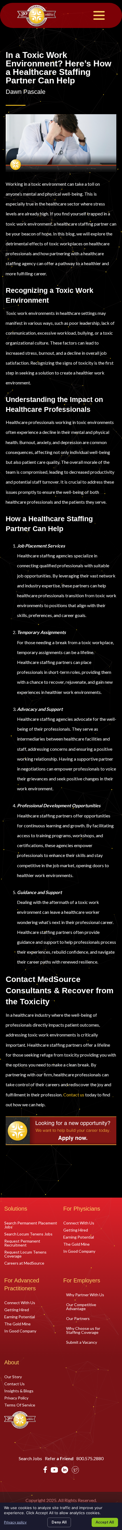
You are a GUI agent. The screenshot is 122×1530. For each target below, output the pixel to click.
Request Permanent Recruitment (22, 1243)
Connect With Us (78, 1222)
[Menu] (99, 15)
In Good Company (79, 1251)
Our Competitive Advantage (81, 1306)
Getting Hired (75, 1230)
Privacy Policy (16, 1397)
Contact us (73, 1094)
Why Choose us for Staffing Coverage (83, 1330)
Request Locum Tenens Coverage (25, 1254)
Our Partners (78, 1318)
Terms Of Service (19, 1405)
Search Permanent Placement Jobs (30, 1224)
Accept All (105, 1522)
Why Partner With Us (85, 1294)
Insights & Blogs (18, 1390)
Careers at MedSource (24, 1263)
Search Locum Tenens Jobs (28, 1234)
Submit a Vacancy (81, 1342)
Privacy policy (15, 1522)
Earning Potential (78, 1237)
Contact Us (14, 1383)
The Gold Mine (76, 1244)
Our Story (13, 1376)
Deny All (59, 1522)
